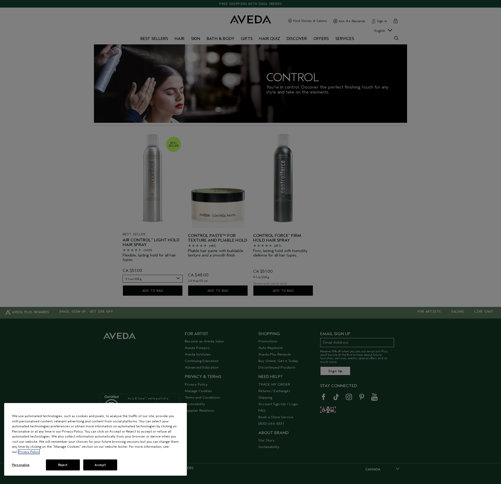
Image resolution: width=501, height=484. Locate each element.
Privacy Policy (29, 452)
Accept (100, 465)
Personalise (20, 465)
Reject (63, 465)
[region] (95, 439)
